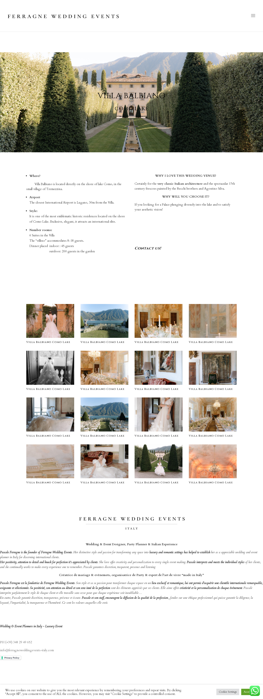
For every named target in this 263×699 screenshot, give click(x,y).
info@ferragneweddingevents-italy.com (27, 650)
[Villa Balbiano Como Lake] (50, 337)
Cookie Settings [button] (228, 692)
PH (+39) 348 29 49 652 (16, 642)
